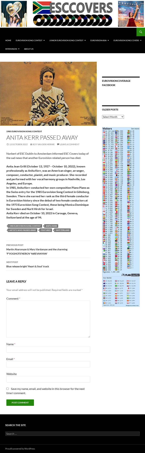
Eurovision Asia (98, 40)
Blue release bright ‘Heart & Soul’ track (27, 264)
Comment (13, 298)
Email (10, 359)
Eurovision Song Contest (29, 40)
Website (11, 373)
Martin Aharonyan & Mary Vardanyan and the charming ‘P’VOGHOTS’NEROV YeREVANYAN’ (36, 249)
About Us (28, 49)
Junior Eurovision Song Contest (66, 40)
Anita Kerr (51, 226)
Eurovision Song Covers (126, 40)
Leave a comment (69, 144)
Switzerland (62, 230)
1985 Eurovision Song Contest (24, 131)
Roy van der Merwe (44, 144)
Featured (46, 230)
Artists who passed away (22, 230)
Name (10, 344)
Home (8, 40)
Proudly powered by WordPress (20, 448)
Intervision (11, 49)
